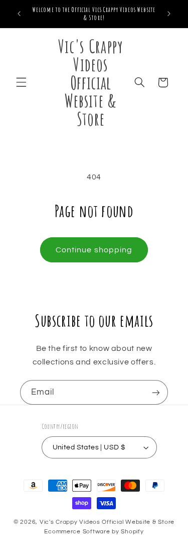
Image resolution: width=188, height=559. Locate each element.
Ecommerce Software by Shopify (93, 531)
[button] (21, 82)
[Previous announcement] (19, 14)
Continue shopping (94, 250)
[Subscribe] (155, 392)
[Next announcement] (169, 14)
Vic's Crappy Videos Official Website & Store (107, 522)
